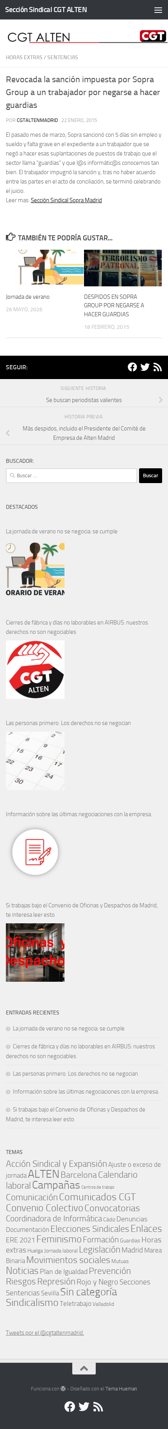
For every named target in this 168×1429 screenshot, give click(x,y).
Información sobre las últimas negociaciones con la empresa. (79, 814)
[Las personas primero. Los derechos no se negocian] (35, 761)
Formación (101, 1239)
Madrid (132, 1250)
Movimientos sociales (68, 1259)
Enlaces (146, 1228)
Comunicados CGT (97, 1197)
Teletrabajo (75, 1303)
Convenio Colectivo (44, 1208)
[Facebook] (132, 367)
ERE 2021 (20, 1240)
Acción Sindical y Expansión (56, 1164)
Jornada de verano (28, 296)
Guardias (130, 1240)
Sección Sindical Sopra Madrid (66, 200)
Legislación (99, 1249)
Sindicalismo (32, 1303)
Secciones (135, 1281)
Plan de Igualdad (64, 1271)
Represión (56, 1281)
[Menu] (158, 9)
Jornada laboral (61, 1250)
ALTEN (43, 1174)
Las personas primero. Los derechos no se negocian (68, 723)
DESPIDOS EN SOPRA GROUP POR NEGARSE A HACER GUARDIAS (114, 305)
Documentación (27, 1229)
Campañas (56, 1184)
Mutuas (120, 1261)
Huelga (35, 1250)
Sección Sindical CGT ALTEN (46, 9)
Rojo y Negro (97, 1281)
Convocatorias (112, 1208)
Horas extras (24, 57)
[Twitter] (145, 367)
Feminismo (59, 1239)
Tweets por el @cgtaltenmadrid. (45, 1332)
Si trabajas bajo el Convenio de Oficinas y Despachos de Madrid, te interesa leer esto (82, 910)
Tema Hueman (121, 1389)
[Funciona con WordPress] (63, 1388)
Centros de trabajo (97, 1187)
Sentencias (62, 57)
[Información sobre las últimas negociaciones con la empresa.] (35, 852)
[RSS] (157, 367)
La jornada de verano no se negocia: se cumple (62, 531)
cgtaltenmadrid (37, 120)
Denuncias (131, 1219)
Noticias (22, 1270)
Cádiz (109, 1219)
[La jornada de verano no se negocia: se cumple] (35, 569)
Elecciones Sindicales (89, 1229)
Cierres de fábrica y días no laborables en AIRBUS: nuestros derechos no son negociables (77, 627)
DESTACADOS (22, 507)
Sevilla (50, 1293)
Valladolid (103, 1304)
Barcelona (79, 1175)
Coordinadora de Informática (54, 1218)
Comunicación (32, 1197)
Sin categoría (88, 1291)
